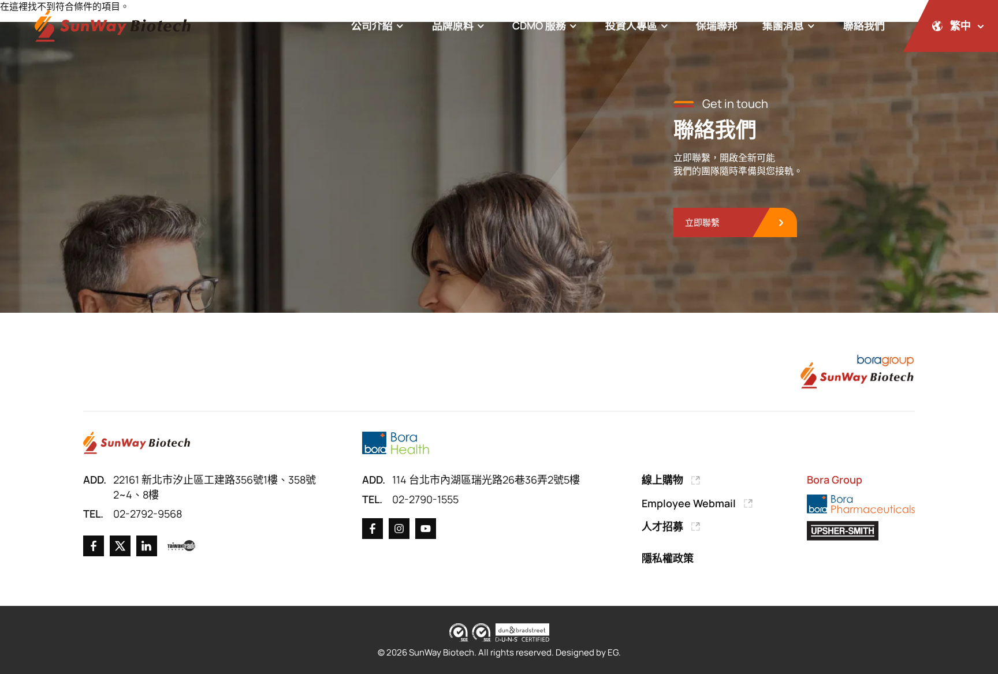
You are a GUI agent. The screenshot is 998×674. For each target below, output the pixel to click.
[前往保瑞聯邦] (395, 443)
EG (613, 652)
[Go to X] (120, 546)
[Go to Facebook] (93, 546)
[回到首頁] (136, 443)
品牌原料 (453, 25)
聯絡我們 (864, 25)
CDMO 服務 (539, 25)
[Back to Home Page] (113, 26)
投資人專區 (631, 25)
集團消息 (783, 25)
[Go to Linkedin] (146, 546)
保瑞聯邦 (717, 25)
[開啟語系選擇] (950, 26)
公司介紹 (372, 25)
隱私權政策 (668, 558)
